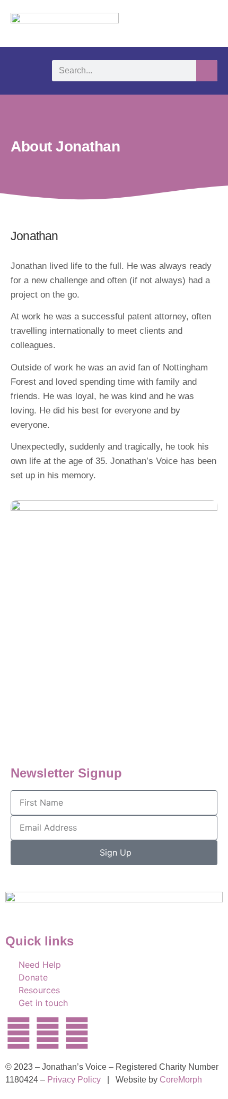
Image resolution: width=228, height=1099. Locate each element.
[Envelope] (106, 1033)
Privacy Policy (74, 1079)
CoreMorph (181, 1079)
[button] (21, 70)
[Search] (206, 70)
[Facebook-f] (47, 1033)
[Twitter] (18, 1033)
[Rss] (135, 1033)
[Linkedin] (77, 1033)
